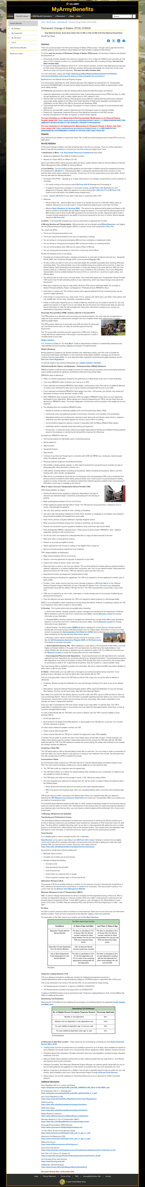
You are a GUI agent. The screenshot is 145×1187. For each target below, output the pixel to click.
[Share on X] (114, 41)
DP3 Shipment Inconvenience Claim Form (67, 798)
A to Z (14, 42)
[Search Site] (134, 16)
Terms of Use (66, 1176)
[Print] (124, 41)
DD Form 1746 (114, 190)
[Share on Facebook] (108, 41)
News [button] (72, 16)
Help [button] (79, 16)
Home (43, 22)
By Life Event (16, 38)
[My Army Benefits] (72, 3)
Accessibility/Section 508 (92, 1176)
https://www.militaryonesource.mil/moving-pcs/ (59, 1144)
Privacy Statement (49, 1176)
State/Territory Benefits (18, 47)
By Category (16, 28)
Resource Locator (16, 53)
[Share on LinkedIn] (119, 41)
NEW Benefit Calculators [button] (42, 16)
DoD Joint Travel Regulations (52, 359)
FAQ (77, 1176)
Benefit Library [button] (22, 16)
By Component (17, 33)
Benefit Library (51, 22)
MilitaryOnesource (108, 224)
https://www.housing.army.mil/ (53, 1161)
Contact (108, 1176)
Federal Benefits (16, 23)
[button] (23, 32)
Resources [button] (61, 16)
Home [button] (11, 16)
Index (36, 1176)
